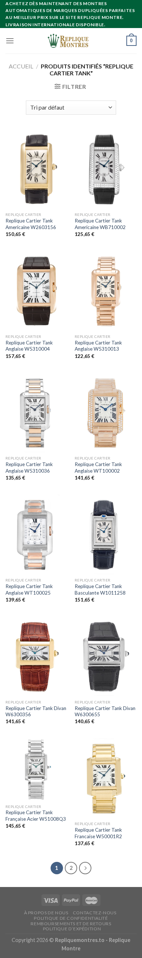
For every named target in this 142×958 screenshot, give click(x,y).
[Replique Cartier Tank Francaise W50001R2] (106, 778)
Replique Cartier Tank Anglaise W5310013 (98, 346)
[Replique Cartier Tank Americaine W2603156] (36, 169)
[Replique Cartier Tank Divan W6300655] (106, 656)
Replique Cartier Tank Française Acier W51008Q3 (35, 815)
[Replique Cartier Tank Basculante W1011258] (106, 534)
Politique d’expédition (72, 928)
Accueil (21, 66)
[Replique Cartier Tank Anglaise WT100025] (36, 534)
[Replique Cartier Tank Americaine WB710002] (106, 169)
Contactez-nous (95, 912)
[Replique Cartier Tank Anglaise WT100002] (106, 412)
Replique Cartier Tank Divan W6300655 (105, 711)
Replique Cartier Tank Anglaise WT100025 (29, 589)
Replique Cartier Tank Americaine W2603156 (30, 224)
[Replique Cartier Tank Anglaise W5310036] (36, 412)
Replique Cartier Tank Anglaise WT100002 (98, 467)
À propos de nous (46, 912)
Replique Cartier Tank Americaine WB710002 (100, 224)
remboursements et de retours (71, 923)
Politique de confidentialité (71, 918)
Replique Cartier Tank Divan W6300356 (35, 711)
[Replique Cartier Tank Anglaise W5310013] (106, 290)
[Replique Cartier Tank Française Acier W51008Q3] (36, 769)
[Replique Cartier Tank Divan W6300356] (36, 656)
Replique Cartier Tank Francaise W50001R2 (98, 833)
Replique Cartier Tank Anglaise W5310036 (29, 467)
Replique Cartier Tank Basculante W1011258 (100, 589)
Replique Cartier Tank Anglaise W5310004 (29, 346)
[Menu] (9, 41)
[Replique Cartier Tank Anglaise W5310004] (36, 290)
